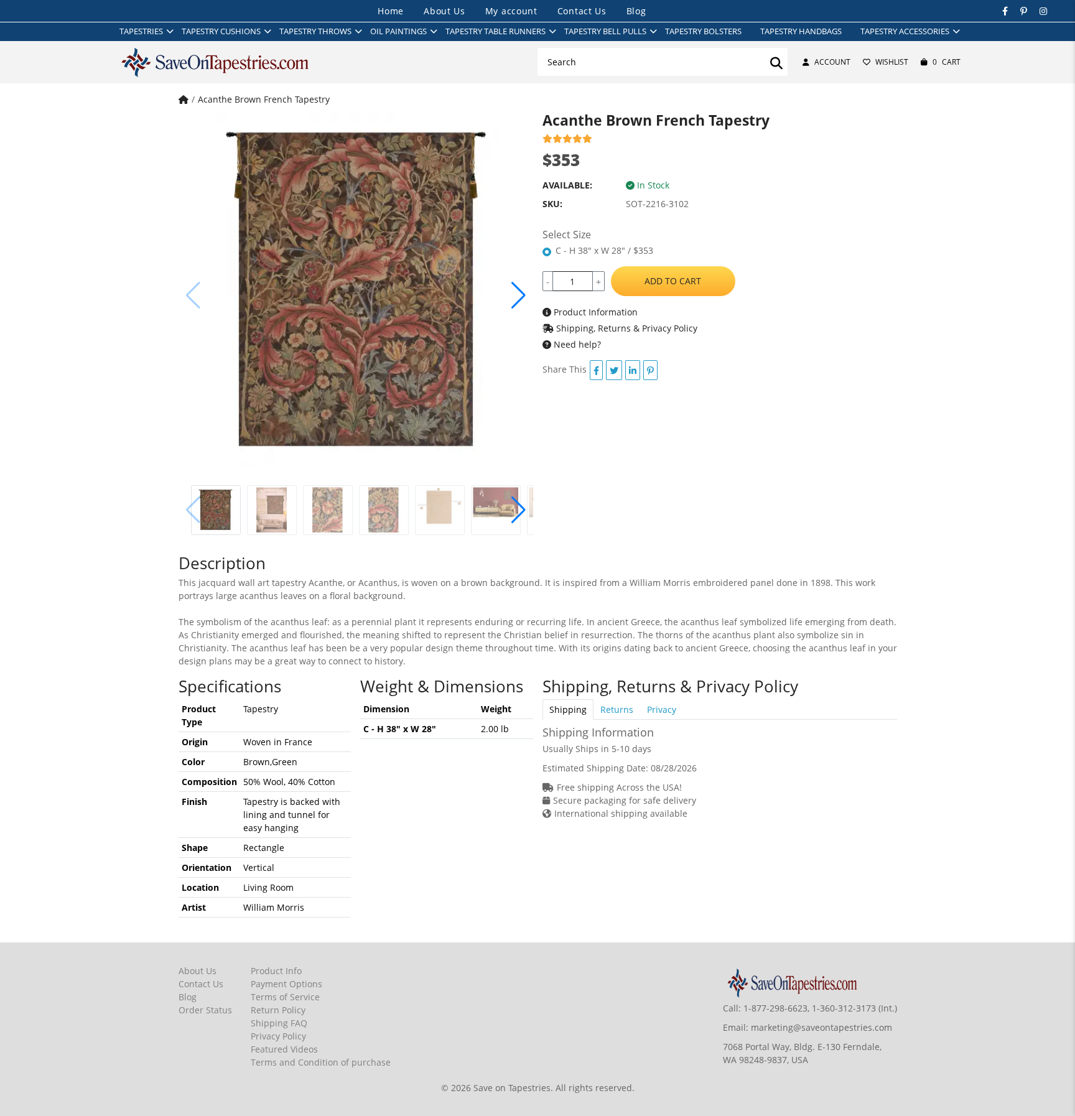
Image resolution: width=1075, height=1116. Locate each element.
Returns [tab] (616, 709)
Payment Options (286, 984)
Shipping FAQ (279, 1023)
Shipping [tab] (568, 709)
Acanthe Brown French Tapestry (264, 99)
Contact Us (582, 11)
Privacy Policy (278, 1036)
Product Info (276, 971)
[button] (518, 295)
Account (832, 62)
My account (511, 11)
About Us (444, 11)
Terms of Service (285, 997)
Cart (947, 62)
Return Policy (278, 1010)
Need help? (576, 344)
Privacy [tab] (661, 709)
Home (391, 11)
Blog (636, 11)
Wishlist (891, 62)
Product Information (594, 312)
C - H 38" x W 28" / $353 (604, 250)
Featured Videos (284, 1049)
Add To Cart (673, 281)
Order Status (205, 1010)
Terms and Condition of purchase (321, 1062)
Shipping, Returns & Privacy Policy (625, 328)
